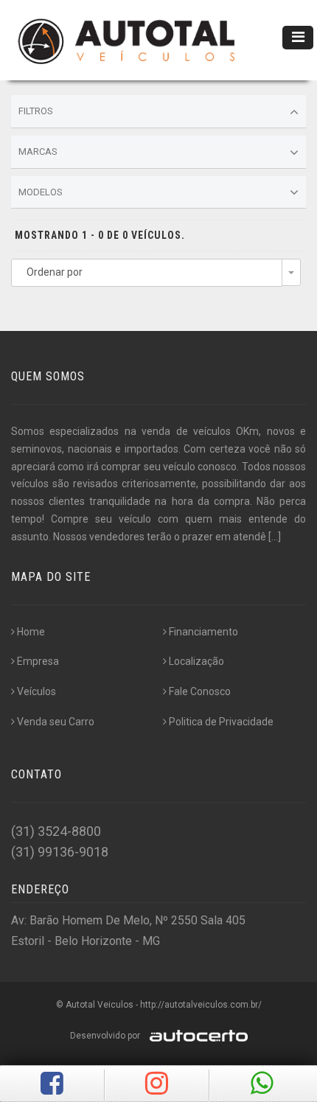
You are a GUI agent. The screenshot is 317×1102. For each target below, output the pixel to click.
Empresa (38, 661)
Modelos (40, 192)
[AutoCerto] (195, 1035)
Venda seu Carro (55, 722)
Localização (196, 661)
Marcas (38, 151)
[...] (274, 537)
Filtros (35, 110)
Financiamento (203, 632)
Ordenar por (55, 272)
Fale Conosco (200, 691)
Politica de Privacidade (221, 722)
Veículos (36, 691)
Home (31, 632)
